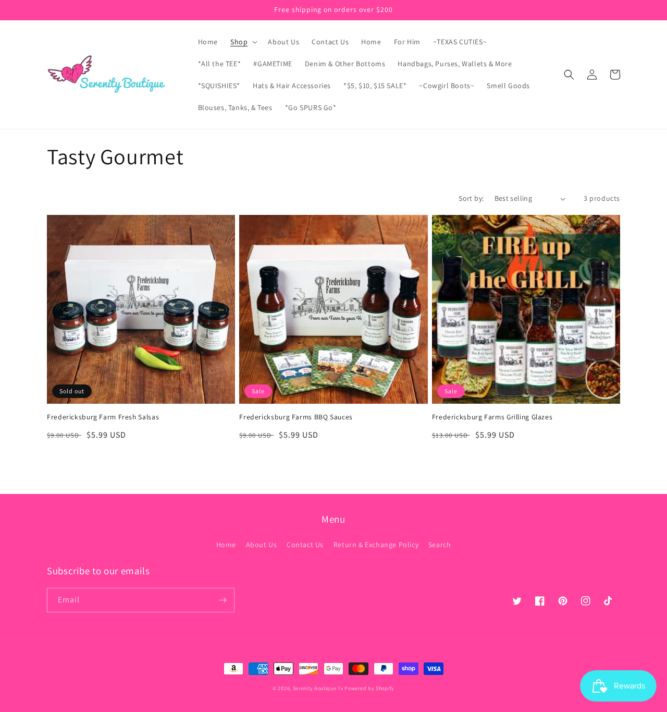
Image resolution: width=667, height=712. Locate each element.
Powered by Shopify (369, 688)
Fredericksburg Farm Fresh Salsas (103, 417)
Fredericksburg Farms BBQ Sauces (296, 417)
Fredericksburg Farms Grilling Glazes (492, 417)
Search (439, 544)
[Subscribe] (222, 600)
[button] (243, 42)
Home (226, 544)
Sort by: (471, 198)
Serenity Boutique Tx (318, 688)
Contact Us (305, 544)
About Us (261, 544)
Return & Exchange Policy (376, 544)
